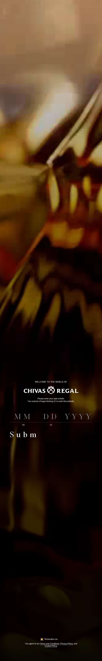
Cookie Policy (51, 646)
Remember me (51, 639)
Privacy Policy (66, 644)
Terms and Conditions (49, 644)
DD (51, 425)
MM (23, 425)
